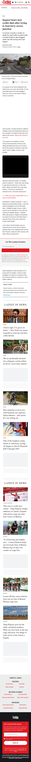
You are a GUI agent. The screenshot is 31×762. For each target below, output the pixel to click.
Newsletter (25, 82)
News (3, 16)
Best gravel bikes (23, 694)
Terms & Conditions (14, 750)
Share (6, 82)
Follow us (17, 82)
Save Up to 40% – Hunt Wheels (19, 7)
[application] (15, 164)
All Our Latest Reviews (8, 704)
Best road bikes (8, 694)
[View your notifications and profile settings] (12, 2)
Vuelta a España (9, 686)
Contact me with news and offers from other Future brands (16, 739)
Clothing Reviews (23, 707)
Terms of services (21, 255)
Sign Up (15, 743)
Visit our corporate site (23, 755)
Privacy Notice (22, 256)
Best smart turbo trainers (8, 697)
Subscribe (20, 2)
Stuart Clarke (8, 45)
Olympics (21, 686)
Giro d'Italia (21, 683)
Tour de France (9, 683)
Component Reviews (8, 707)
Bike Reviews (23, 704)
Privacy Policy (21, 749)
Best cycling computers (23, 697)
